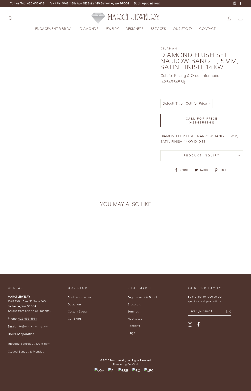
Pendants (134, 325)
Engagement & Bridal (54, 29)
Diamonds (89, 29)
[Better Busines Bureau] (123, 371)
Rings (131, 332)
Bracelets (134, 304)
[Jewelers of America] (99, 371)
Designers (135, 29)
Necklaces (135, 318)
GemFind (132, 364)
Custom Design (78, 311)
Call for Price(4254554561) (202, 120)
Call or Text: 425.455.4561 (28, 3)
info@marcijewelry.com (32, 326)
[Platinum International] (111, 371)
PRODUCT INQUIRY (202, 155)
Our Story (182, 29)
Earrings (133, 311)
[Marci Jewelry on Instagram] (190, 324)
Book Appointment (147, 3)
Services (158, 29)
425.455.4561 (27, 318)
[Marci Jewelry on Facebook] (198, 324)
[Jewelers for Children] (149, 371)
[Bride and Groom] (136, 371)
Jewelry (112, 29)
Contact (207, 29)
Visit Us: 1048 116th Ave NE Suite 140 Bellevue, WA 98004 (89, 3)
